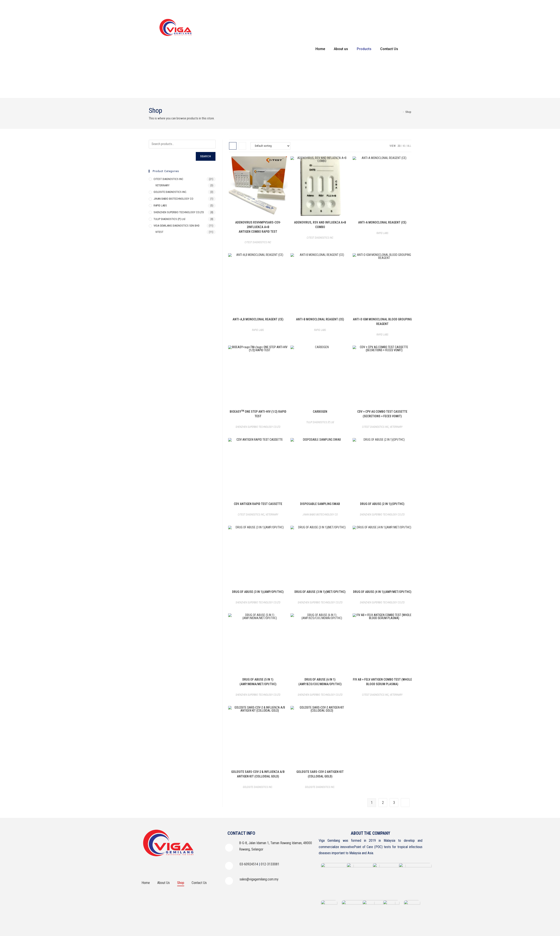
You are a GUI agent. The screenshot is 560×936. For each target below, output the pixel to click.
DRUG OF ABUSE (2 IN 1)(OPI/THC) (382, 504)
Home (320, 49)
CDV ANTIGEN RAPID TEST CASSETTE (258, 504)
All (409, 145)
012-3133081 (270, 864)
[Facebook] (145, 866)
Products (364, 49)
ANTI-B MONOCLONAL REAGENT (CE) (320, 319)
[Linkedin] (169, 866)
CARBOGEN (320, 411)
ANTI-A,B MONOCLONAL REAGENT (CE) (258, 319)
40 (403, 145)
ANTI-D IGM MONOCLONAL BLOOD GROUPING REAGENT (382, 322)
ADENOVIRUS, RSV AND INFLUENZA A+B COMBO (320, 225)
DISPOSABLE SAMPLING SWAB (320, 504)
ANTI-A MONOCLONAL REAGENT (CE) (382, 222)
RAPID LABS (382, 233)
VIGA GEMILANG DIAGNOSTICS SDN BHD (177, 225)
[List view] (242, 146)
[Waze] (181, 866)
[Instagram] (157, 866)
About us (341, 49)
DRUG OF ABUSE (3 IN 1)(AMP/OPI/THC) (258, 592)
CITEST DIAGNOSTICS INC (258, 242)
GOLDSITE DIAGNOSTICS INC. (258, 787)
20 (399, 145)
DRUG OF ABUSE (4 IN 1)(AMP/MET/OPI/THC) (382, 592)
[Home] (400, 112)
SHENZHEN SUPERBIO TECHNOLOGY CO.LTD (258, 426)
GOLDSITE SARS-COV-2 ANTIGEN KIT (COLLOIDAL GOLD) (320, 774)
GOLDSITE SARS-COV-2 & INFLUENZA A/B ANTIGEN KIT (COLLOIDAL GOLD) (258, 774)
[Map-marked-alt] (193, 866)
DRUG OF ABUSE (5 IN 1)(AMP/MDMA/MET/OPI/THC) (258, 682)
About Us (163, 883)
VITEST (159, 232)
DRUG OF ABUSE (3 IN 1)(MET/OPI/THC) (320, 592)
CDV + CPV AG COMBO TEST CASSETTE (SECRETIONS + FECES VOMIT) (382, 414)
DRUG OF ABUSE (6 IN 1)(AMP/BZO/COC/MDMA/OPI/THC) (320, 682)
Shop (408, 112)
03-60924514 (249, 864)
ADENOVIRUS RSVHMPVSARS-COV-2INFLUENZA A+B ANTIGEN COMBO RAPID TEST (258, 227)
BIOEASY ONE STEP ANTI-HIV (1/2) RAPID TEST (258, 413)
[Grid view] (232, 146)
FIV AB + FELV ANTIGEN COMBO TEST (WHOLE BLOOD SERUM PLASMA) (382, 682)
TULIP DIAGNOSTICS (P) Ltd (320, 422)
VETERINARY (396, 426)
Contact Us (389, 49)
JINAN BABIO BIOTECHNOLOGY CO (320, 514)
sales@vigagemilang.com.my (259, 879)
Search (205, 156)
